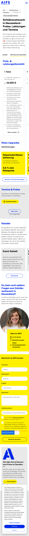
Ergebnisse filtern (11, 201)
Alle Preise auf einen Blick (18, 55)
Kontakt (5, 55)
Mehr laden (14, 211)
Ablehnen (14, 530)
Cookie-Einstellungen (14, 522)
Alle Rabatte (14, 275)
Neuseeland (6, 12)
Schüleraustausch (13, 10)
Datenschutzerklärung (18, 417)
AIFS (4, 10)
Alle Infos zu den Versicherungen (14, 179)
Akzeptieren (14, 526)
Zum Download (11, 481)
